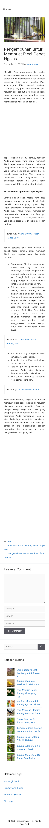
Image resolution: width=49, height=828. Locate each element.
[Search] (41, 647)
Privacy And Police (13, 788)
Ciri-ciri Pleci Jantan (29, 389)
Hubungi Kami (11, 781)
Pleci (9, 541)
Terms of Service (13, 794)
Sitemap (8, 801)
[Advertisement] (24, 131)
